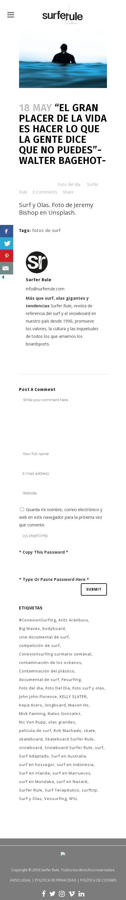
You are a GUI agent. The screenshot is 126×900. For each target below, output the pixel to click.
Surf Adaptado (34, 756)
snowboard (30, 747)
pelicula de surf (35, 730)
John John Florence (38, 696)
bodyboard (53, 628)
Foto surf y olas (88, 688)
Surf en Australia (68, 756)
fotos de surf (46, 230)
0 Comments (45, 192)
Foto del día (68, 184)
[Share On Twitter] (6, 243)
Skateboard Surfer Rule (69, 739)
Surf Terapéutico (62, 790)
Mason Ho (78, 705)
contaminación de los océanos (50, 662)
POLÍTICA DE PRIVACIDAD (55, 880)
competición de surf (39, 645)
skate (89, 730)
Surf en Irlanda (34, 773)
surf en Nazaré (72, 781)
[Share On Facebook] (6, 231)
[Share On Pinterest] (6, 256)
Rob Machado (67, 730)
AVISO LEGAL (20, 880)
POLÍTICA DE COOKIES (98, 880)
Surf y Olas (30, 798)
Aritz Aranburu (73, 620)
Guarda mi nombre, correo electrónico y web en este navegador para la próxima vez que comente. (60, 517)
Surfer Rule (30, 790)
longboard (55, 705)
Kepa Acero (30, 705)
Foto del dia (31, 688)
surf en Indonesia (75, 764)
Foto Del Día (57, 688)
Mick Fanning (32, 713)
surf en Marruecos (71, 773)
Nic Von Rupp (32, 722)
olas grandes (61, 722)
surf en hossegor (37, 764)
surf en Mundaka (36, 781)
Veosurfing (55, 798)
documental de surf (39, 679)
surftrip (89, 790)
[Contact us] (6, 268)
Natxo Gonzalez (64, 713)
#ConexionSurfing (37, 620)
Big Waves (29, 628)
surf (99, 747)
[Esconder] (3, 278)
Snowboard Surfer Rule (69, 747)
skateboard (31, 739)
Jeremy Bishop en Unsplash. (56, 208)
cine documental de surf (44, 637)
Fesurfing (71, 679)
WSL (73, 798)
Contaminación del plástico (46, 671)
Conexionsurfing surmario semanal (55, 654)
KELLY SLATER (73, 696)
